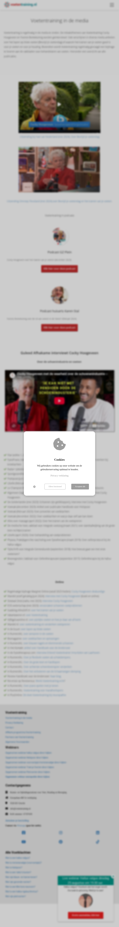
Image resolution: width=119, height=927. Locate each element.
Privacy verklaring (59, 475)
